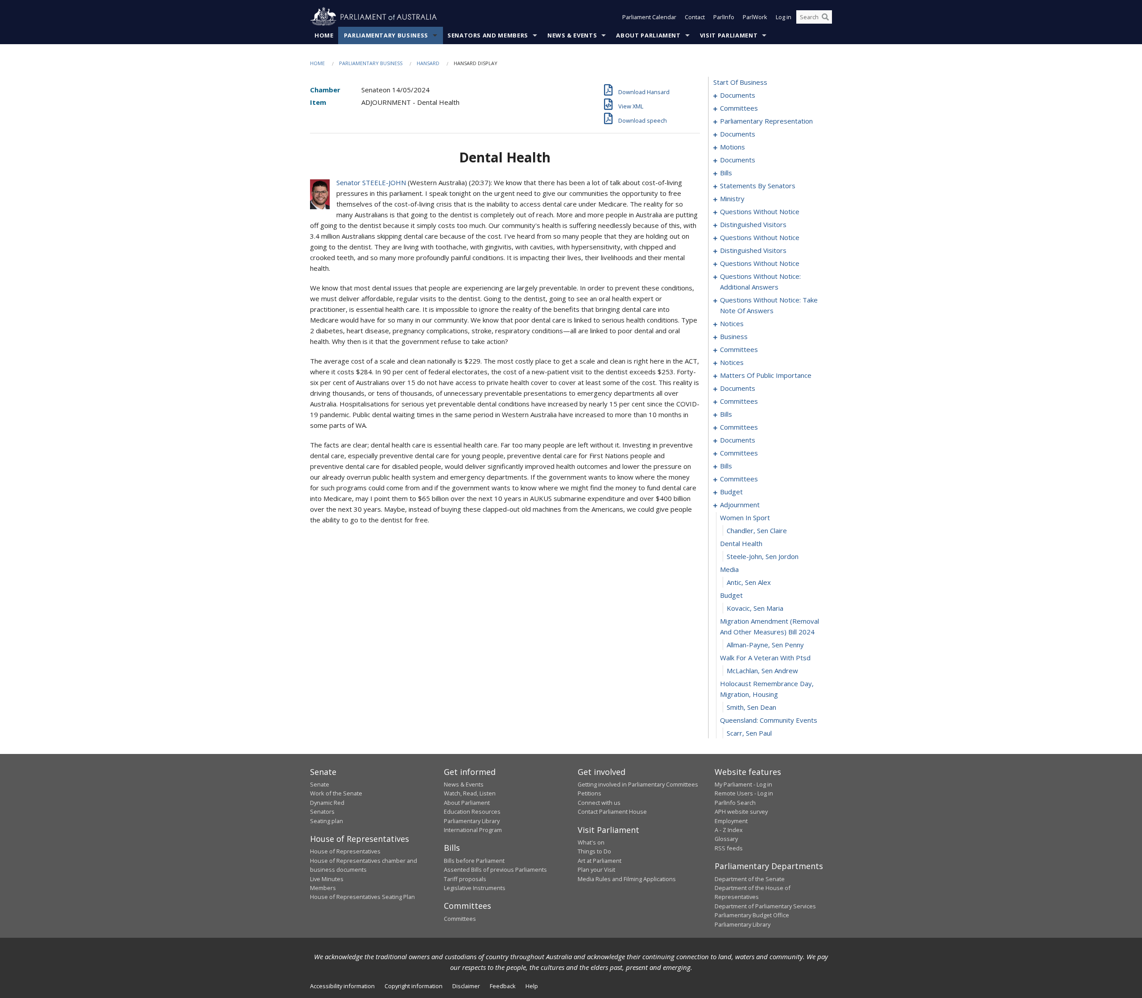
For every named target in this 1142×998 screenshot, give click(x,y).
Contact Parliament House (612, 812)
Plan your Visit (596, 869)
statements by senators (757, 185)
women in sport (745, 517)
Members (323, 888)
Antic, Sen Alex (749, 582)
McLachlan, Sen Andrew (762, 670)
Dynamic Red (327, 803)
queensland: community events (768, 720)
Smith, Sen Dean (751, 707)
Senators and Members (487, 35)
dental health (741, 543)
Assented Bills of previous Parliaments (495, 869)
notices (732, 323)
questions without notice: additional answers (760, 281)
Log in (783, 17)
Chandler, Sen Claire (757, 530)
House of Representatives (345, 851)
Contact (695, 17)
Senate (319, 784)
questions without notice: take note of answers (769, 305)
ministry (732, 198)
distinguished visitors (753, 224)
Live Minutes (326, 879)
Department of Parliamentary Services (765, 906)
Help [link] (531, 986)
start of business (740, 82)
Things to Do (594, 851)
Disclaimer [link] (466, 986)
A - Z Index (729, 830)
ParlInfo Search (735, 803)
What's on (591, 842)
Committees (460, 919)
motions (732, 146)
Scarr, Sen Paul (749, 733)
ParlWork (755, 17)
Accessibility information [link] (342, 986)
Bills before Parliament (474, 861)
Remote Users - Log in (744, 793)
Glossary (726, 839)
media (729, 569)
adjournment (740, 504)
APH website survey (741, 812)
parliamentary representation (766, 120)
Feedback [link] (503, 986)
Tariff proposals (465, 879)
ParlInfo (723, 17)
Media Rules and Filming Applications (627, 879)
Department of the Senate (750, 879)
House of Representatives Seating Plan (362, 897)
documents (737, 95)
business (734, 336)
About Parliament (648, 35)
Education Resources (472, 812)
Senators (322, 812)
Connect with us (599, 803)
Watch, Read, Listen (470, 793)
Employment (731, 821)
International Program (473, 830)
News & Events (572, 35)
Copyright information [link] (414, 986)
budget (731, 491)
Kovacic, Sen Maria (755, 608)
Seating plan (326, 821)
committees (739, 108)
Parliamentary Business (386, 35)
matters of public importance (765, 375)
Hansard (428, 63)
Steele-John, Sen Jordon (763, 556)
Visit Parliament (728, 35)
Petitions (589, 793)
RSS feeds (729, 848)
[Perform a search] (825, 17)
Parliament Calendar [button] (649, 17)
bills (726, 172)
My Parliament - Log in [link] (743, 784)
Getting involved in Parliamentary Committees (638, 784)
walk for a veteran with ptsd (765, 657)
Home (324, 35)
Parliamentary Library (472, 821)
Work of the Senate (336, 793)
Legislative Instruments (474, 888)
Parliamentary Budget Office (752, 915)
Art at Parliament (599, 861)
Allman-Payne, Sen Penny (765, 644)
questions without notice (759, 211)
